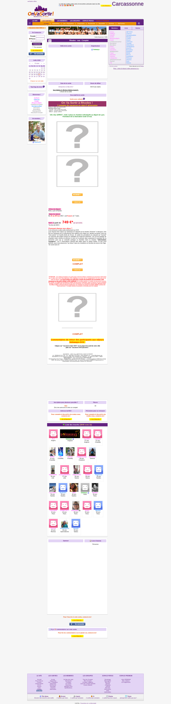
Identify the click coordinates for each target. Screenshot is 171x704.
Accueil (39, 679)
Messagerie (107, 681)
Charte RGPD (39, 683)
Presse (39, 686)
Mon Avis (107, 688)
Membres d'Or (68, 686)
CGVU (39, 685)
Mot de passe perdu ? (37, 41)
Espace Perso (88, 21)
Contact (39, 689)
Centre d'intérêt (88, 685)
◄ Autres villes (32, 1)
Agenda (108, 683)
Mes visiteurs (126, 681)
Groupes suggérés (87, 682)
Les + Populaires (68, 23)
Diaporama (80, 23)
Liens (39, 688)
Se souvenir (38, 47)
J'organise (108, 685)
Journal (108, 686)
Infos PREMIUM (126, 679)
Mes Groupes (88, 681)
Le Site (34, 21)
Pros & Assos (39, 681)
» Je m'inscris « (106, 5)
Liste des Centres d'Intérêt (87, 683)
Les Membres (62, 21)
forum (142, 66)
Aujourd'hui (55, 23)
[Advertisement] (101, 12)
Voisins (137, 28)
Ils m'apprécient (126, 682)
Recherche (91, 23)
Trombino (68, 682)
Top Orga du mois (36, 87)
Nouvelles (102, 23)
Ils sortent (68, 683)
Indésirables (107, 692)
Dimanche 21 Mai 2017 (66, 87)
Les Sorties (46, 21)
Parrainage (108, 679)
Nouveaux (68, 685)
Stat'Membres (68, 688)
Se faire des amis (68, 679)
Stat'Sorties (121, 23)
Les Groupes (75, 21)
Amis (126, 28)
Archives (111, 23)
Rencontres (107, 689)
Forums (39, 682)
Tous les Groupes (88, 679)
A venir (46, 23)
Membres (114, 28)
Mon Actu (107, 682)
